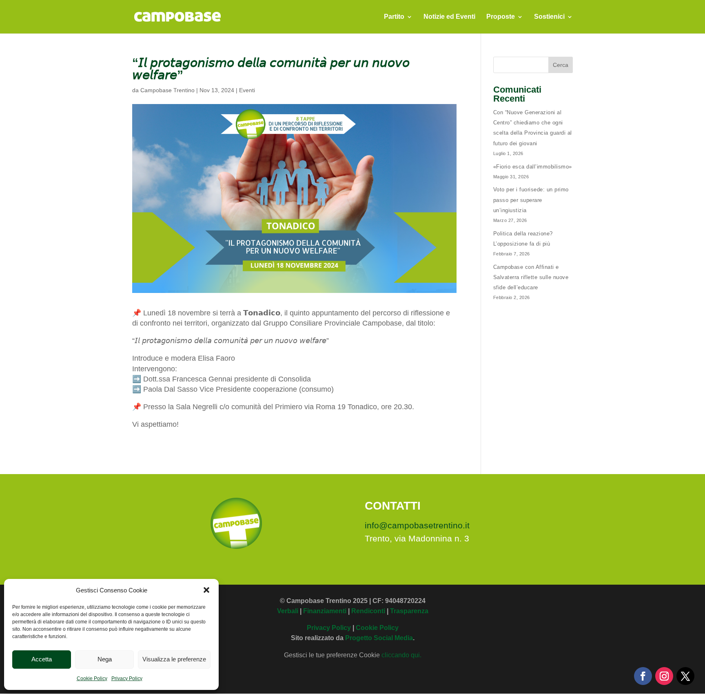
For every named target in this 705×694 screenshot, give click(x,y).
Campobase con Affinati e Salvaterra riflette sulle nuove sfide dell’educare (531, 277)
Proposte (500, 17)
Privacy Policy (126, 678)
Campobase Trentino (167, 90)
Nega (105, 659)
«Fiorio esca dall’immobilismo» (532, 167)
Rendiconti (368, 611)
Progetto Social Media (379, 637)
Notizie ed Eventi (449, 17)
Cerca (560, 65)
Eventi (247, 90)
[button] (206, 590)
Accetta (41, 659)
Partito (394, 17)
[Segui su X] (685, 676)
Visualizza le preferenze (174, 659)
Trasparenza (409, 611)
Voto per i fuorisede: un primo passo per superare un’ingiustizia (531, 199)
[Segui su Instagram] (664, 676)
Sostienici (549, 17)
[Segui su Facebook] (643, 676)
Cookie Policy (92, 678)
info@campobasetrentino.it (417, 525)
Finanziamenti (324, 611)
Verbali (287, 611)
